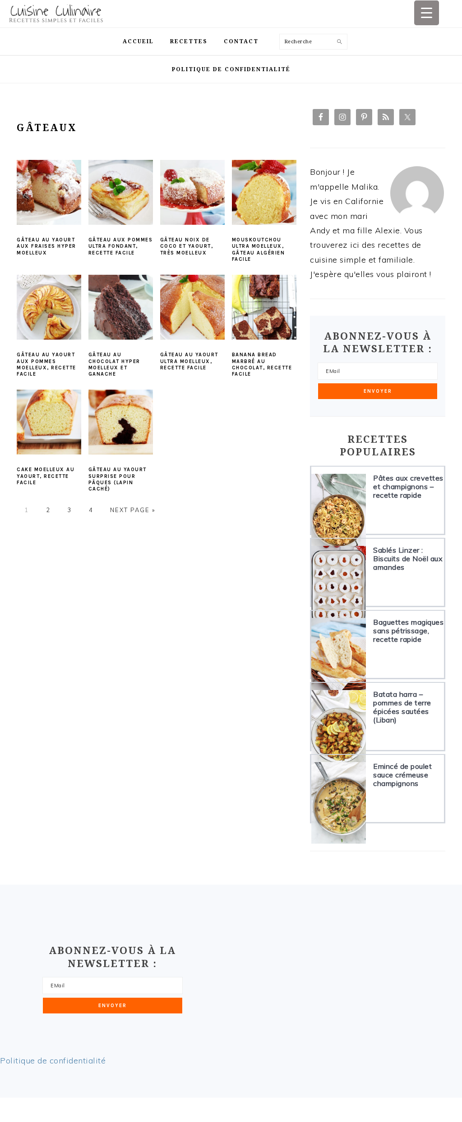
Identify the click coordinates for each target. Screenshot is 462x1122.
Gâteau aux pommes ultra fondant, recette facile (120, 246)
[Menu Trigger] (426, 12)
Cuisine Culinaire (65, 14)
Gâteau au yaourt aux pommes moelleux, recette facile (46, 364)
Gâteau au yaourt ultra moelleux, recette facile (189, 361)
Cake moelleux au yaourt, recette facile (45, 476)
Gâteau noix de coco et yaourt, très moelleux (186, 246)
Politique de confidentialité (53, 1060)
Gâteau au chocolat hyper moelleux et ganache (114, 364)
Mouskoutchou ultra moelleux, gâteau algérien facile (258, 249)
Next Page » (132, 509)
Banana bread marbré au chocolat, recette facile (262, 364)
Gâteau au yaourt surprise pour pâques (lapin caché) (117, 479)
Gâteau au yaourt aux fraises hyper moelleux (46, 246)
